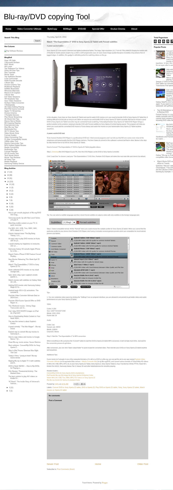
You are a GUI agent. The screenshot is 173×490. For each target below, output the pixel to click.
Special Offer (98, 29)
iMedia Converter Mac (89, 361)
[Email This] (75, 384)
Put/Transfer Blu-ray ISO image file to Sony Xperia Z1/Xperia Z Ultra (70, 375)
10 (10, 191)
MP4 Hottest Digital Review (15, 145)
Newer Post (53, 464)
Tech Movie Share (11, 155)
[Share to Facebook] (82, 384)
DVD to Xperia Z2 (88, 387)
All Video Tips (9, 159)
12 (10, 184)
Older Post (142, 464)
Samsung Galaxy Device (14, 163)
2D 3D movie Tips (11, 153)
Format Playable (11, 151)
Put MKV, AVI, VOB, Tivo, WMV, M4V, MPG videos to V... (22, 229)
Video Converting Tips (13, 137)
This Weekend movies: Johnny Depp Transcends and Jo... (21, 307)
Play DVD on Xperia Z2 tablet (106, 387)
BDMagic (67, 29)
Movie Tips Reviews (12, 157)
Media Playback (11, 161)
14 (8, 182)
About (134, 29)
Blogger (104, 483)
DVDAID (82, 29)
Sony (120, 387)
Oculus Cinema (117, 29)
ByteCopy (52, 29)
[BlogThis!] (77, 384)
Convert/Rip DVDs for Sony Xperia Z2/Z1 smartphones (65, 373)
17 (8, 172)
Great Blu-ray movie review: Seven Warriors (24, 342)
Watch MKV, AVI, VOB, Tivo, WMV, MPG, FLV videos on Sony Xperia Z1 (71, 378)
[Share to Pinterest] (84, 384)
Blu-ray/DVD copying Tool (47, 16)
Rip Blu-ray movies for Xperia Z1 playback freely (63, 380)
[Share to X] (79, 384)
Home (8, 29)
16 (8, 175)
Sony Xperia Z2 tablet (131, 387)
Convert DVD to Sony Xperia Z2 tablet (67, 387)
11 (10, 187)
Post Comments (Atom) (65, 469)
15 (8, 178)
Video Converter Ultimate (29, 29)
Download (55, 152)
